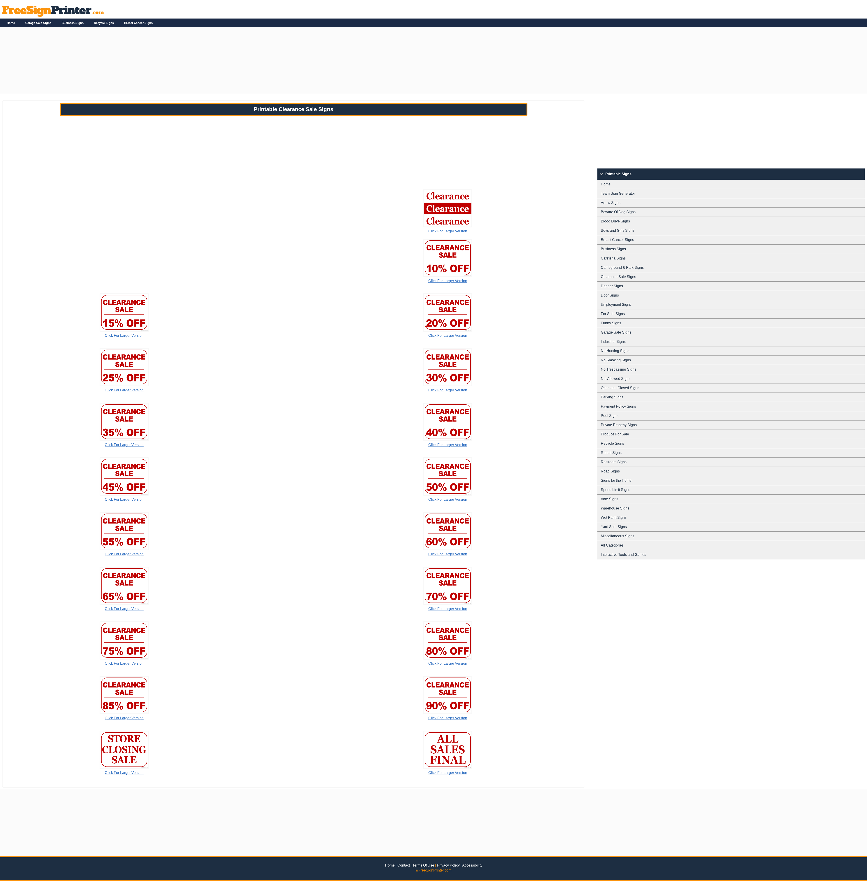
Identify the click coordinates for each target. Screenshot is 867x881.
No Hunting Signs (615, 351)
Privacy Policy (448, 865)
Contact (403, 865)
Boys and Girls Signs (617, 230)
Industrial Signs (613, 342)
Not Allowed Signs (615, 379)
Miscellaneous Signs (617, 536)
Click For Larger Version (447, 231)
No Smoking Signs (616, 360)
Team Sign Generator (618, 193)
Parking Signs (612, 397)
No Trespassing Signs (618, 369)
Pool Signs (609, 416)
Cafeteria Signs (613, 258)
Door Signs (610, 295)
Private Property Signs (619, 425)
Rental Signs (611, 453)
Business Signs (73, 23)
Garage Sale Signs (38, 23)
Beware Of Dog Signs (618, 212)
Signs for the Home (616, 480)
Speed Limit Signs (615, 490)
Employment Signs (616, 304)
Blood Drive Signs (615, 221)
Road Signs (610, 471)
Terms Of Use (423, 865)
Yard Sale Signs (614, 527)
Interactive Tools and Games (623, 554)
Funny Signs (611, 323)
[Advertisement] (135, 62)
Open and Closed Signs (620, 388)
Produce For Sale (615, 434)
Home (11, 23)
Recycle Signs (104, 23)
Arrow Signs (610, 203)
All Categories (612, 545)
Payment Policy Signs (618, 406)
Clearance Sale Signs (618, 277)
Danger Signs (612, 286)
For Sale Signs (613, 314)
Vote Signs (609, 499)
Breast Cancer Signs (138, 23)
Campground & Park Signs (622, 267)
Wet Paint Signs (614, 517)
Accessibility (472, 865)
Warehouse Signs (615, 508)
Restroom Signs (614, 462)
